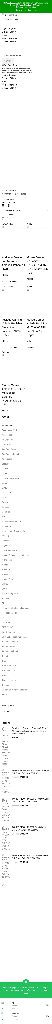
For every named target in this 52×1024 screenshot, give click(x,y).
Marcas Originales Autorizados (15, 555)
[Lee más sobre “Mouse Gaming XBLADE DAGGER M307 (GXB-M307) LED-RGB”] (30, 252)
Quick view (12, 252)
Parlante (5, 598)
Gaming (5, 507)
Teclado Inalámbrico (11, 651)
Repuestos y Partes (10, 613)
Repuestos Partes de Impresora (16, 608)
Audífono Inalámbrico (11, 454)
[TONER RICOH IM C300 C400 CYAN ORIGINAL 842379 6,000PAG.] (6, 838)
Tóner (4, 675)
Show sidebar (10, 200)
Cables (5, 473)
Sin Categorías (8, 632)
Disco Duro (7, 493)
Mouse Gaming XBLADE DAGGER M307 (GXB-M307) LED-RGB (38, 265)
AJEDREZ (6, 444)
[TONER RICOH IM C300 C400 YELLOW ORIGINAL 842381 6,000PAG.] (6, 781)
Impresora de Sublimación (13, 531)
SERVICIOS (7, 627)
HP (3, 517)
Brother (5, 464)
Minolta (5, 565)
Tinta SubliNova (9, 670)
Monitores (6, 569)
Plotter (5, 603)
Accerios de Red (9, 430)
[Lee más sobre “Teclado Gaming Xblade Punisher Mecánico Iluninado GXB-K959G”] (5, 315)
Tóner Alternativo (9, 680)
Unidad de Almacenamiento (14, 690)
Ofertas (5, 584)
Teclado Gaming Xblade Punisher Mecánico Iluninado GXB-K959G (12, 327)
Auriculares (7, 459)
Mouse (5, 574)
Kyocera (5, 536)
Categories (9, 99)
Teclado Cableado (10, 642)
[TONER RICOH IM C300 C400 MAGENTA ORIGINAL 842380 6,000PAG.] (6, 810)
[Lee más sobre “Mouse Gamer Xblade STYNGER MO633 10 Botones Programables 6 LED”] (5, 380)
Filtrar (7, 712)
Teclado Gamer (9, 646)
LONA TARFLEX (9, 550)
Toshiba (5, 685)
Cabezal (5, 469)
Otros (4, 589)
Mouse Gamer (8, 579)
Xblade (5, 217)
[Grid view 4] (9, 206)
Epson (5, 502)
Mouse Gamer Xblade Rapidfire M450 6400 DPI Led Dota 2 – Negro (37, 327)
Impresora (6, 526)
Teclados (6, 656)
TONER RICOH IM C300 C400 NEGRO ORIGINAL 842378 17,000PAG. (30, 856)
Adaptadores (7, 440)
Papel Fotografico (10, 594)
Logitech (6, 545)
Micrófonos (7, 560)
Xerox (4, 694)
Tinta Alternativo (9, 666)
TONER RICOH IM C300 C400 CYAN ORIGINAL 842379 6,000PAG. (29, 828)
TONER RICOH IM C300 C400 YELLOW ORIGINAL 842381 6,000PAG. (30, 772)
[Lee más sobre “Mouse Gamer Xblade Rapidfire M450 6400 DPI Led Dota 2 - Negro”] (30, 315)
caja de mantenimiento (12, 478)
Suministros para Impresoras (15, 637)
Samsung (6, 622)
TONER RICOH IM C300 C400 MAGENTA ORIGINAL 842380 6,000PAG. (31, 800)
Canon (5, 483)
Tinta (4, 661)
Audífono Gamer (9, 449)
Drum (4, 497)
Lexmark (6, 541)
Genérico (6, 512)
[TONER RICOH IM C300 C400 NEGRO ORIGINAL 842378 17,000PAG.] (6, 866)
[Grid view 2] (3, 206)
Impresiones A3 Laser (11, 521)
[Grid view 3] (6, 206)
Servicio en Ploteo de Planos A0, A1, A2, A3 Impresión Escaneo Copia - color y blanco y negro (30, 731)
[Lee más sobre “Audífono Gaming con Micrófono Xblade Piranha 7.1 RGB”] (5, 252)
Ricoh (4, 618)
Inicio (4, 190)
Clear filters (9, 215)
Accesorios (7, 435)
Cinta (4, 488)
